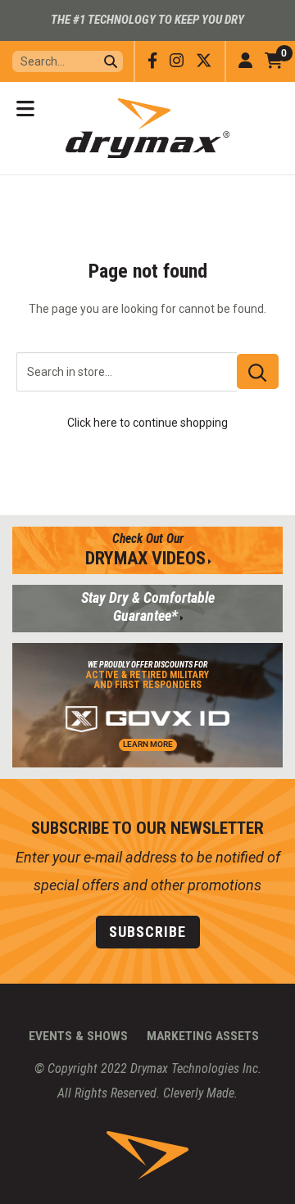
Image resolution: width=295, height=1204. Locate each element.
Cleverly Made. (200, 1093)
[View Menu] (25, 109)
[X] (204, 61)
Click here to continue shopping (147, 422)
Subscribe (147, 931)
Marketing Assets (203, 1036)
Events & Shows (78, 1036)
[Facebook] (152, 61)
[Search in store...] (258, 371)
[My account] (245, 61)
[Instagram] (177, 61)
